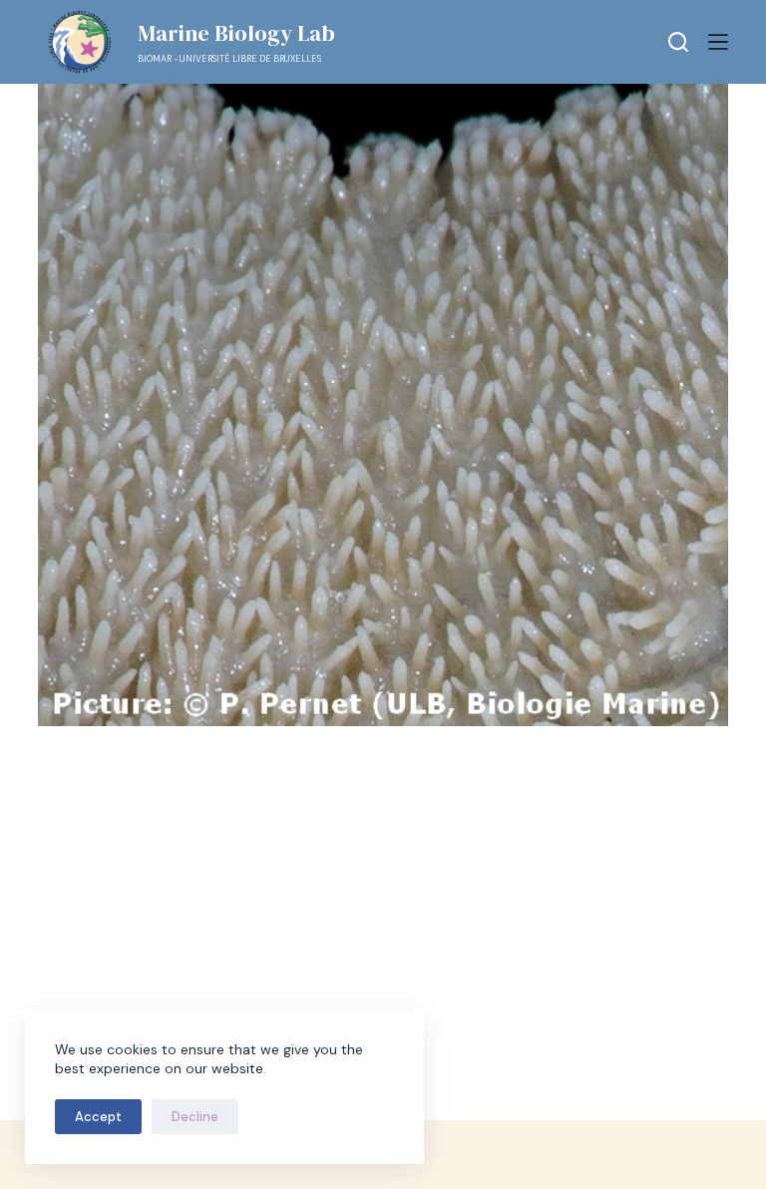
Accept (98, 1116)
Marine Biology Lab (236, 33)
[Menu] (718, 42)
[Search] (678, 42)
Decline (195, 1116)
